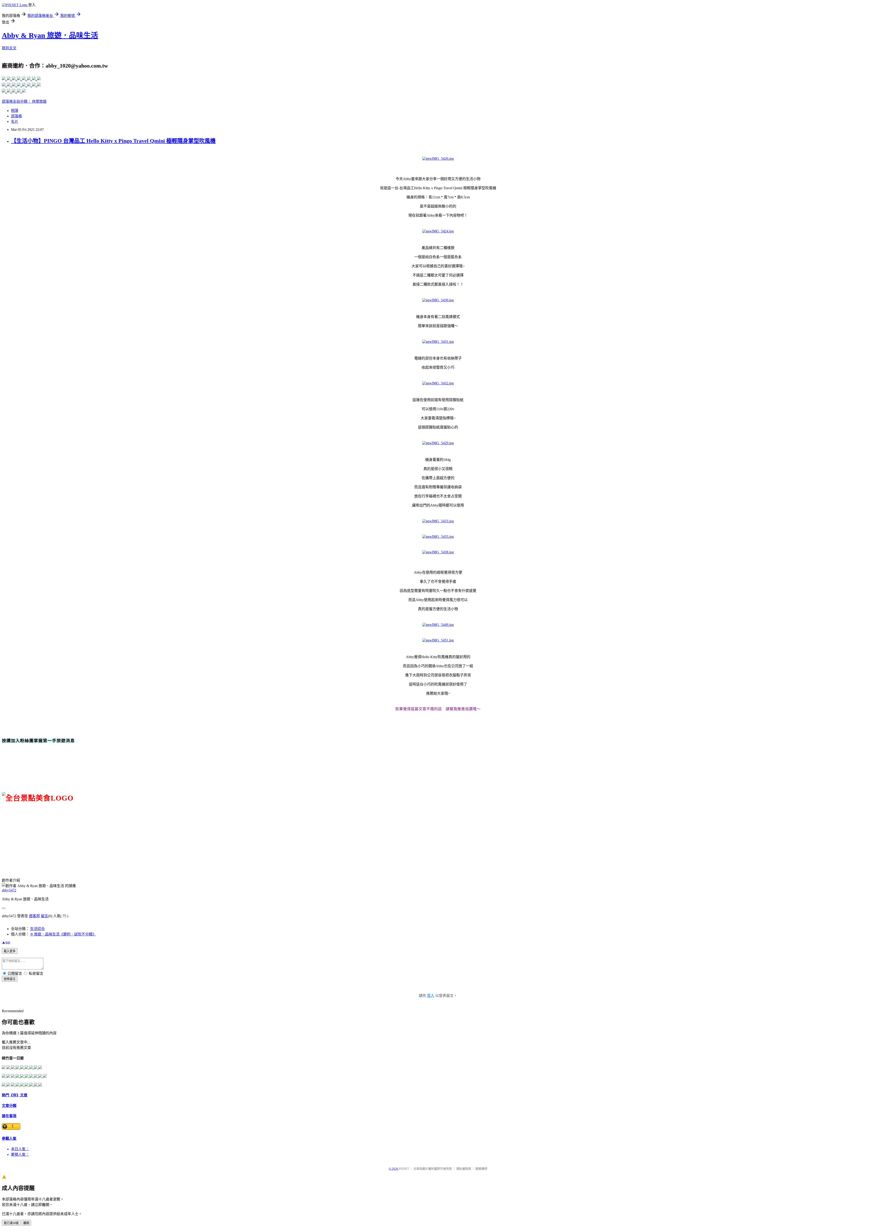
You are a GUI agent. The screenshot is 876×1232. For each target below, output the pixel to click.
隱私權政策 (463, 1168)
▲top (6, 942)
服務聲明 (481, 1168)
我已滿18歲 (11, 1223)
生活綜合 (37, 929)
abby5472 (9, 890)
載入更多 (10, 951)
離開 (26, 1223)
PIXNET (404, 1168)
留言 (44, 916)
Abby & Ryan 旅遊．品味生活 (50, 35)
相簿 (14, 111)
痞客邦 (34, 916)
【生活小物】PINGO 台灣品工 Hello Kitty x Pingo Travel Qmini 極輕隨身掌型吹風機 (113, 141)
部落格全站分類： (17, 101)
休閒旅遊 (39, 101)
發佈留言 (10, 979)
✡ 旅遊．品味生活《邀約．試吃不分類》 (63, 934)
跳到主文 (9, 48)
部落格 (16, 116)
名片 (14, 121)
